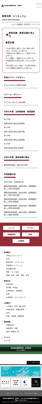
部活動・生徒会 (12, 287)
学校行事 (9, 284)
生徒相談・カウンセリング (16, 297)
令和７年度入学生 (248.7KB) (14, 131)
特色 (7, 259)
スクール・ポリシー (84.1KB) (14, 102)
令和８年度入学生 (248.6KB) (14, 123)
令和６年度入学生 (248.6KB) (14, 140)
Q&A (8, 313)
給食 (7, 294)
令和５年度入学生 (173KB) (13, 148)
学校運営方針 (11, 269)
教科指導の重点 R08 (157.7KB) (16, 165)
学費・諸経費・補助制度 (15, 316)
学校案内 (20, 24)
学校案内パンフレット (14, 265)
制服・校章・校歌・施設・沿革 (17, 275)
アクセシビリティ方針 (31, 393)
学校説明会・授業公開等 (15, 309)
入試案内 (7, 303)
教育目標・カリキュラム (15, 262)
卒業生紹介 (10, 325)
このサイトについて (11, 393)
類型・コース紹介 (12, 272)
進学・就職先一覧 (12, 331)
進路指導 (7, 322)
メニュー (38, 7)
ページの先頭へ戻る (33, 362)
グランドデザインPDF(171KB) (15, 85)
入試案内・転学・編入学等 (16, 306)
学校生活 (7, 281)
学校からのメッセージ (14, 256)
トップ (13, 24)
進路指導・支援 (12, 328)
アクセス (7, 337)
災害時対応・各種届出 (14, 291)
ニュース (7, 340)
